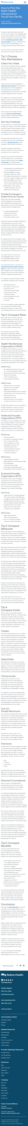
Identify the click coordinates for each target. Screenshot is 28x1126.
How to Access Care (6, 1040)
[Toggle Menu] (25, 2)
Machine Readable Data (17, 1123)
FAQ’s (2, 1075)
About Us (3, 1083)
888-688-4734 (6, 1003)
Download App (5, 1032)
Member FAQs (5, 1035)
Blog (2, 1065)
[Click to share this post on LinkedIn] (23, 965)
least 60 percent (13, 142)
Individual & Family (6, 1020)
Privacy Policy (14, 1121)
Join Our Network (6, 1055)
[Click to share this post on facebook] (17, 965)
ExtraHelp (3, 1037)
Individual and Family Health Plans (11, 23)
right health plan (13, 907)
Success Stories (5, 1068)
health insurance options (8, 86)
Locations (4, 1095)
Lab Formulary (5, 1045)
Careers (3, 1085)
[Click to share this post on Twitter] (20, 965)
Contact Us (4, 1098)
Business (3, 1022)
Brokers (3, 1025)
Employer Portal (5, 1058)
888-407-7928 (6, 991)
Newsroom (4, 1070)
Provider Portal (5, 1052)
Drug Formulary (5, 1042)
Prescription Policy (5, 1123)
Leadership (4, 1088)
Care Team (4, 1090)
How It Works (4, 1073)
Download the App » (7, 994)
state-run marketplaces (13, 113)
